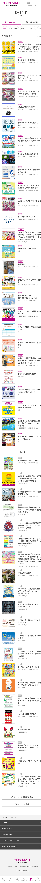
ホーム (7, 817)
